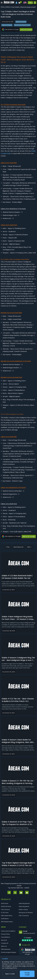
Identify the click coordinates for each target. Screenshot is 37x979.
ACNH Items (5, 919)
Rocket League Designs (8, 952)
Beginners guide (21, 22)
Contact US (4, 943)
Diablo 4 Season (7, 25)
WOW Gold (4, 903)
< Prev (8, 547)
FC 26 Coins (4, 912)
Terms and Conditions (8, 931)
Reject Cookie (10, 974)
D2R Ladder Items (6, 916)
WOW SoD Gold (6, 906)
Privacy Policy (5, 934)
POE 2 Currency (24, 916)
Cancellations (5, 937)
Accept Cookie (27, 974)
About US (4, 940)
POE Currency (5, 909)
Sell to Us (4, 946)
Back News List (18, 547)
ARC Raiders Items (7, 922)
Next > (29, 547)
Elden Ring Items (24, 906)
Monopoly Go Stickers (26, 912)
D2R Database (5, 949)
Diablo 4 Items (23, 909)
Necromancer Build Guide (22, 25)
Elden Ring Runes (24, 903)
